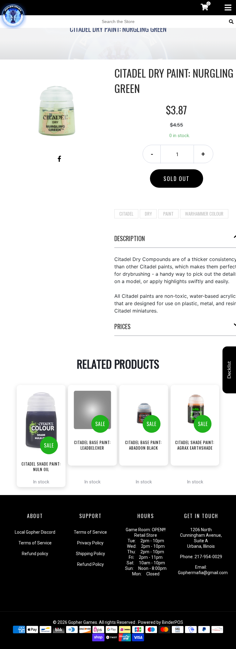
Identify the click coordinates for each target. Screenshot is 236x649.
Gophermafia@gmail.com (203, 572)
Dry (148, 213)
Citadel (126, 213)
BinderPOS (172, 622)
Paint (168, 213)
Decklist (229, 370)
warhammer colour (204, 213)
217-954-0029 (208, 556)
